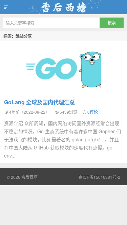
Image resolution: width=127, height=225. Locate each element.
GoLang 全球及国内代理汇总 (39, 102)
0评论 (92, 112)
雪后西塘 (63, 7)
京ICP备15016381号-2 (99, 177)
